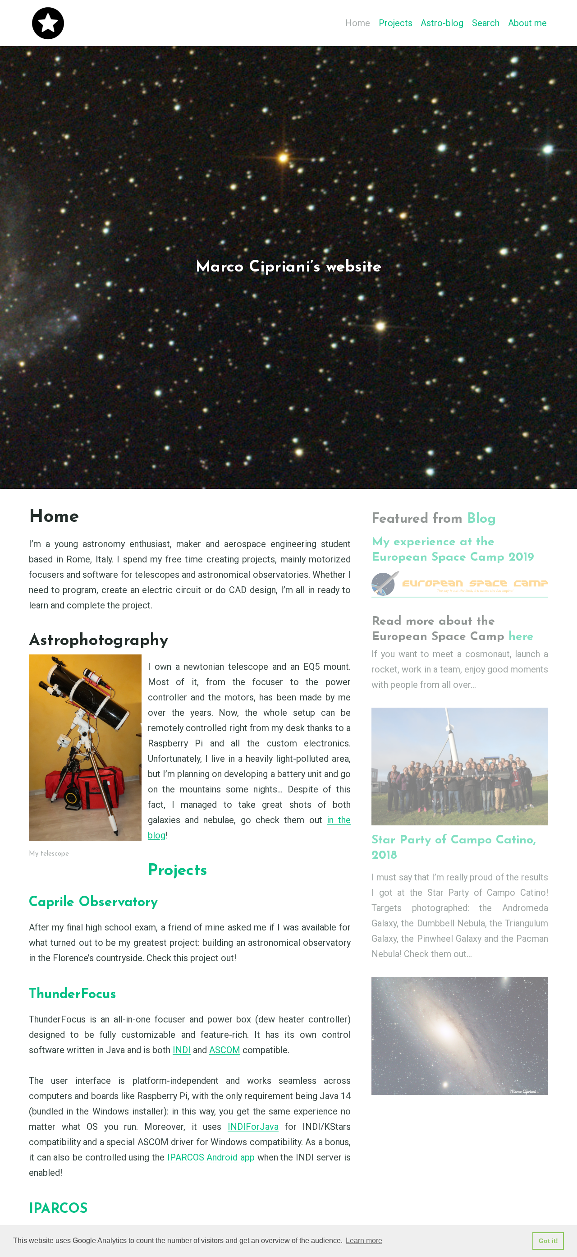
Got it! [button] (548, 1240)
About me (527, 23)
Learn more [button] (364, 1240)
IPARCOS (58, 1209)
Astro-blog (442, 23)
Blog (481, 519)
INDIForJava (253, 1126)
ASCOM (224, 1050)
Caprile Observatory (93, 903)
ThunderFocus (72, 995)
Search (485, 23)
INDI (182, 1050)
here (521, 637)
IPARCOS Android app (211, 1157)
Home (357, 23)
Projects (395, 23)
